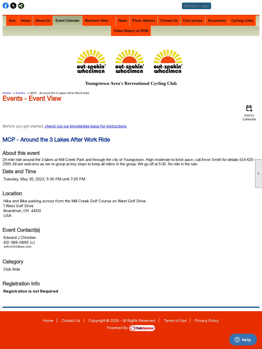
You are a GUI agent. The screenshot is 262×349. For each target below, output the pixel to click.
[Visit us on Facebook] (6, 6)
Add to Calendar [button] (249, 112)
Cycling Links (242, 20)
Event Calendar (68, 20)
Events (20, 93)
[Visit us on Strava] (13, 6)
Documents (217, 20)
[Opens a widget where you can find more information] (243, 340)
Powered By (118, 327)
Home (25, 20)
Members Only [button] (96, 20)
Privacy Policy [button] (207, 320)
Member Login (196, 6)
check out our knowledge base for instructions (86, 126)
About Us (43, 20)
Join (12, 20)
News (122, 20)
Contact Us (169, 20)
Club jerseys (193, 20)
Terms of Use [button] (175, 320)
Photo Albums (143, 20)
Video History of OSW (131, 31)
